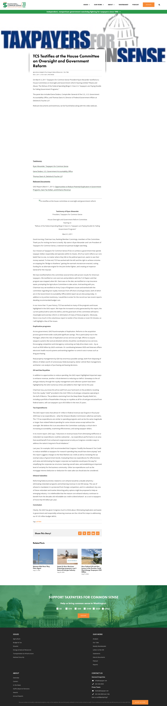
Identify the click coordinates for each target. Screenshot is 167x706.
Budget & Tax (43, 72)
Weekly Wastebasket (99, 646)
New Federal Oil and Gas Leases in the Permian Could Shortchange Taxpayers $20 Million (67, 569)
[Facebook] (80, 533)
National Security (18, 657)
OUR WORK (98, 634)
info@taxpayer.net (101, 681)
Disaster (15, 646)
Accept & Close (140, 702)
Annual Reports (18, 696)
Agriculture (36, 72)
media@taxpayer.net (101, 691)
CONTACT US (97, 673)
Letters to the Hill (98, 650)
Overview (16, 678)
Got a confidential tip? (100, 697)
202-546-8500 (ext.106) (102, 694)
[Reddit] (89, 533)
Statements (96, 653)
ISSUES (16, 634)
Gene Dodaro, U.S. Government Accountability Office (53, 171)
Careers (15, 681)
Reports (95, 664)
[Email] (97, 533)
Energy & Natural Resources (55, 72)
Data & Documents (99, 657)
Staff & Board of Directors (21, 689)
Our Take (66, 72)
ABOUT (16, 673)
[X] (84, 533)
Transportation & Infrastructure (23, 653)
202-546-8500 (99, 684)
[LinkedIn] (93, 533)
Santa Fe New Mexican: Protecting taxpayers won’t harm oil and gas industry (42, 568)
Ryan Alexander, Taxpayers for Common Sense (50, 166)
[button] (159, 4)
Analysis (95, 639)
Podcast (95, 661)
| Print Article (50, 74)
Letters (38, 521)
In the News (17, 685)
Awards (15, 692)
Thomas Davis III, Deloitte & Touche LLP (48, 176)
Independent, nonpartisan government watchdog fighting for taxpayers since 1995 (82, 12)
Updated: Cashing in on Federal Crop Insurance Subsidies (89, 568)
